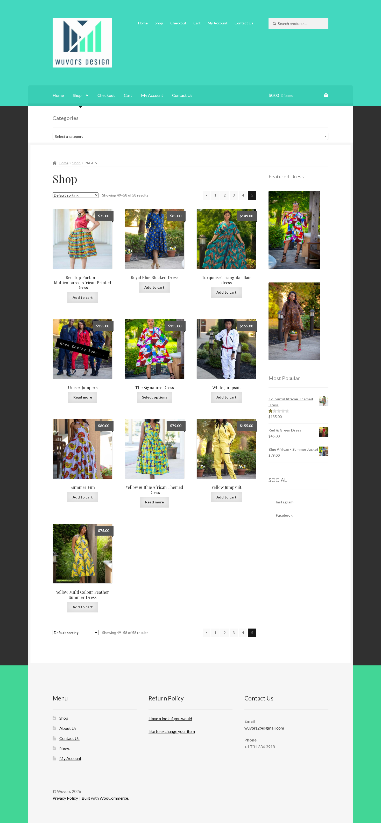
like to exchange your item (172, 731)
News (64, 748)
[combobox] (190, 136)
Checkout (178, 23)
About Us (67, 728)
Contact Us (244, 23)
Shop (159, 23)
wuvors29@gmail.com (264, 727)
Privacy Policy (65, 797)
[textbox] (190, 136)
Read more (82, 397)
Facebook (284, 515)
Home (143, 23)
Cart (197, 23)
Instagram (284, 502)
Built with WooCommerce (105, 797)
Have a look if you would (170, 718)
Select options (154, 397)
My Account (218, 23)
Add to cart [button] (83, 297)
